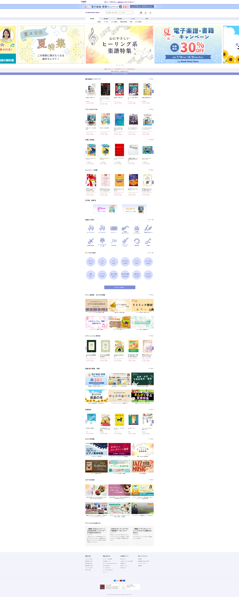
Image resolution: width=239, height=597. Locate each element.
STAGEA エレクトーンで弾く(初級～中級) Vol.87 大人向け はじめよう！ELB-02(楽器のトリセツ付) (146, 190)
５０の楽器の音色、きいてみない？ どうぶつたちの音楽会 (105, 429)
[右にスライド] (153, 91)
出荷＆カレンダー (124, 565)
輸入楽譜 (106, 18)
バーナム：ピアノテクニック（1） (119, 159)
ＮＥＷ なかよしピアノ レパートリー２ (147, 159)
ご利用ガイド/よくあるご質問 (126, 561)
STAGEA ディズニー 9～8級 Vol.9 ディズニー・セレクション (119, 189)
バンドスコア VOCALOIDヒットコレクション (147, 128)
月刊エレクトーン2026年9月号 (91, 128)
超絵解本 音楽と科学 (118, 97)
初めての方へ (123, 559)
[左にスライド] (86, 91)
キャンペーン (105, 572)
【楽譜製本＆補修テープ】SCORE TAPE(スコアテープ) (133, 159)
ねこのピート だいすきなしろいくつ (119, 429)
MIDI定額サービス (106, 561)
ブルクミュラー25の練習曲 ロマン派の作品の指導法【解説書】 (105, 355)
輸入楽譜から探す (89, 563)
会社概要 (140, 565)
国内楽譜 (92, 18)
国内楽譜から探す (89, 561)
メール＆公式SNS (106, 567)
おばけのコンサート (132, 428)
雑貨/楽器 (119, 18)
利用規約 (140, 559)
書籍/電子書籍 (123, 22)
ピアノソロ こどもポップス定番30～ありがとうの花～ (119, 355)
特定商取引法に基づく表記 (143, 561)
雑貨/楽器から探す (89, 565)
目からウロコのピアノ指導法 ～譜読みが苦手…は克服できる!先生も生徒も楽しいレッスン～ (133, 355)
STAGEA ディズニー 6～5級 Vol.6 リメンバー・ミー (133, 189)
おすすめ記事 (138, 22)
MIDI (147, 18)
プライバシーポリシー (142, 563)
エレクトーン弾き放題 (107, 559)
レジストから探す (89, 567)
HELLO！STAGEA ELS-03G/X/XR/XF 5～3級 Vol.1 (118, 129)
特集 (131, 22)
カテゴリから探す (89, 559)
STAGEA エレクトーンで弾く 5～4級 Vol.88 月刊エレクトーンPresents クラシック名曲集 (105, 190)
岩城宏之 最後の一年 (90, 97)
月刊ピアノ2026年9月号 (104, 128)
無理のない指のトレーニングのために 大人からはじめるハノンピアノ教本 (147, 355)
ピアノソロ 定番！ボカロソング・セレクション (133, 128)
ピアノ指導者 (114, 22)
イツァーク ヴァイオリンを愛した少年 (147, 429)
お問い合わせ (123, 567)
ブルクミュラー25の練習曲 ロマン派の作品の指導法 (91, 355)
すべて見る (151, 79)
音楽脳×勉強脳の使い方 (146, 97)
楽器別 (99, 22)
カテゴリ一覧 (150, 219)
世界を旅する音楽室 (90, 428)
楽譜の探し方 (123, 563)
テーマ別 (106, 22)
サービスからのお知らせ (108, 570)
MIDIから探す (88, 570)
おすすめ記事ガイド (107, 565)
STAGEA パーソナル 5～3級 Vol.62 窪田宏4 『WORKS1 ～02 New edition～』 (91, 190)
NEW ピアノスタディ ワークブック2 (105, 159)
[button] (119, 12)
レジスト (133, 18)
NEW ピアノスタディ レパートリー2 (91, 159)
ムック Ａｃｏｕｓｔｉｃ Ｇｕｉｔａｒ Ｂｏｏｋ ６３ (105, 98)
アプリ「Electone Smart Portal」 (110, 563)
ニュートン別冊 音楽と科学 (133, 98)
